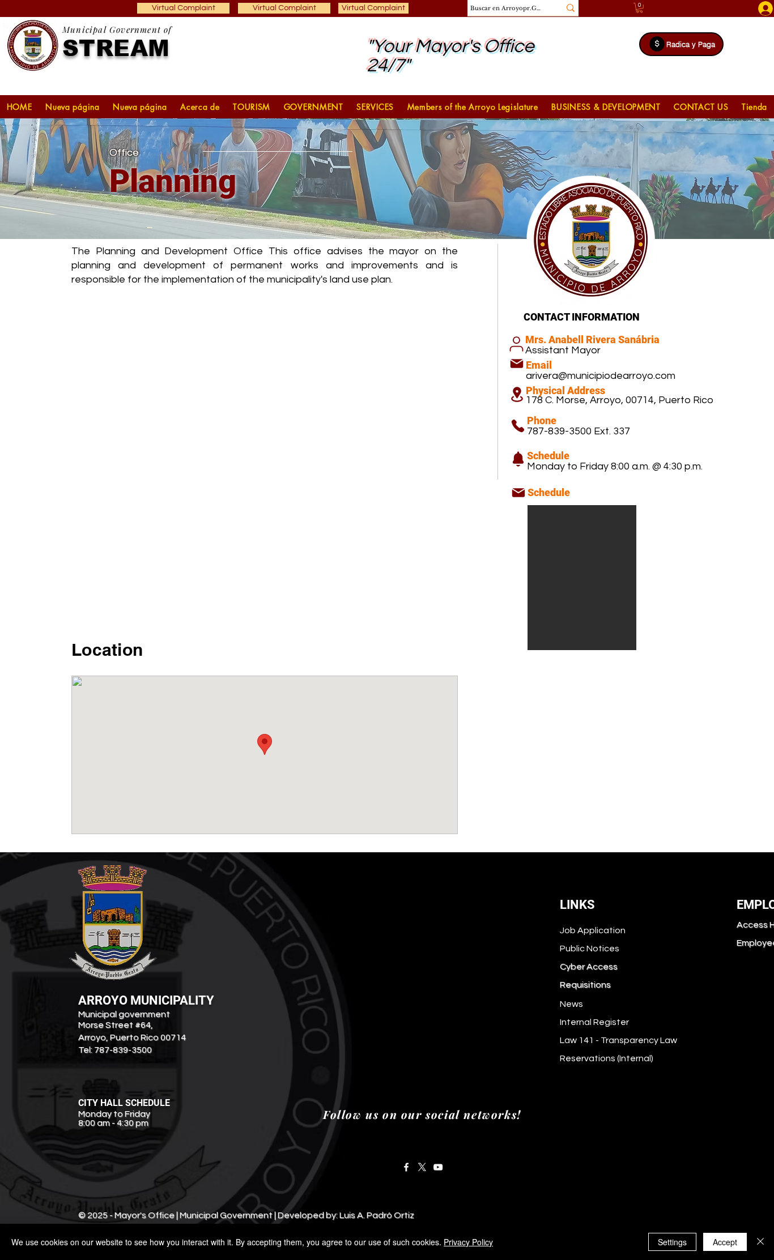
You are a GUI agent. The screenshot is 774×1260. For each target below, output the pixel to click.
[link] (639, 8)
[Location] (516, 394)
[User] (516, 344)
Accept (725, 1242)
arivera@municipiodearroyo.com (600, 375)
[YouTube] (438, 1167)
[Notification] (518, 459)
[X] (422, 1167)
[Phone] (518, 425)
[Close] (760, 1242)
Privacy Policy (468, 1242)
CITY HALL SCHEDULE (124, 1102)
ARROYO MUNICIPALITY (146, 1000)
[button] (251, 106)
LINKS (577, 905)
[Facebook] (406, 1167)
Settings (672, 1242)
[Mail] (516, 363)
